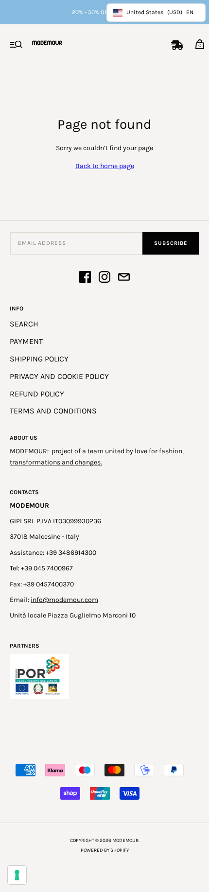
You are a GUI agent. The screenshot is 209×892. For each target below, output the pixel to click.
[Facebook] (85, 278)
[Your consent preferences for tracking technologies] (17, 875)
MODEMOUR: (30, 451)
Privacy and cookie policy (59, 376)
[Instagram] (104, 278)
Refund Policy (37, 393)
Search (24, 323)
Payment (26, 341)
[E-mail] (124, 278)
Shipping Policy (39, 358)
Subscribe (170, 243)
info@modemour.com (64, 600)
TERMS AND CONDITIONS (53, 410)
